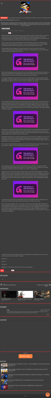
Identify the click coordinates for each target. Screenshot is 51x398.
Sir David (4, 30)
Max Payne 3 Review (39, 299)
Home (2, 20)
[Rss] (25, 396)
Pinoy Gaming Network (8, 20)
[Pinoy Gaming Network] (25, 7)
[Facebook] (26, 396)
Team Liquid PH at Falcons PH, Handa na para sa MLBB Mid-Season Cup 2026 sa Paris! (25, 385)
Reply (48, 314)
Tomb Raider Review (6, 299)
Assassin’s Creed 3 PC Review (25, 299)
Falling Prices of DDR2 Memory (9, 284)
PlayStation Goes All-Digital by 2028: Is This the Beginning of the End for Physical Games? (25, 380)
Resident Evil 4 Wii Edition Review (42, 285)
